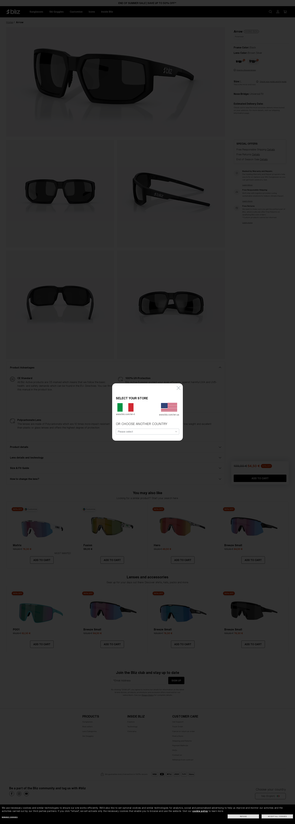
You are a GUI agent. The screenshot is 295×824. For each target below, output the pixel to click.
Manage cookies (10, 817)
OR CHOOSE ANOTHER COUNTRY (141, 423)
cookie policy (200, 811)
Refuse (243, 816)
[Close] (178, 387)
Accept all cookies (277, 816)
